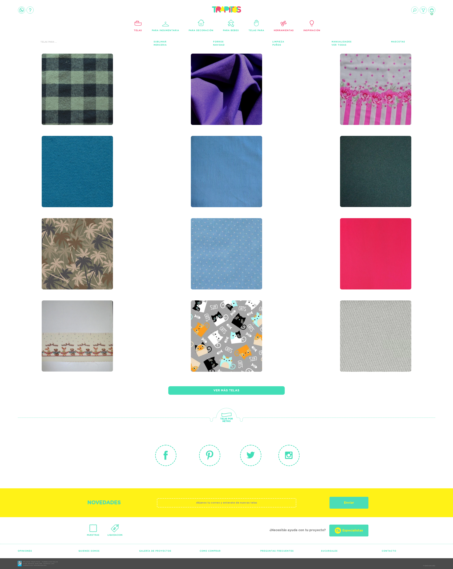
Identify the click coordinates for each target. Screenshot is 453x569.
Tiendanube (429, 566)
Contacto (389, 551)
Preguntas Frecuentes (277, 551)
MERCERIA (160, 45)
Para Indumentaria (165, 30)
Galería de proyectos (155, 551)
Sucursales (329, 551)
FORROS (218, 42)
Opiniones (25, 551)
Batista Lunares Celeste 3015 (223, 239)
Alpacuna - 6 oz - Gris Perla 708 (368, 321)
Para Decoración (201, 30)
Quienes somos (89, 551)
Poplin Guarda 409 (365, 72)
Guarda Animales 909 (70, 319)
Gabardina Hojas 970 (69, 237)
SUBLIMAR (160, 42)
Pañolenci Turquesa (69, 154)
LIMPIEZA (278, 42)
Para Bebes (231, 30)
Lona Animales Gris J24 (221, 319)
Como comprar (210, 551)
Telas (138, 30)
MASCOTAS (398, 42)
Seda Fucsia (356, 237)
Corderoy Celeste (215, 154)
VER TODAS (339, 45)
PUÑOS (276, 45)
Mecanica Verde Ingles (370, 154)
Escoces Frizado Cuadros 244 (76, 75)
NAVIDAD (219, 45)
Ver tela (104, 85)
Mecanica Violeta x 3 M (221, 72)
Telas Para (256, 30)
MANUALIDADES (342, 42)
